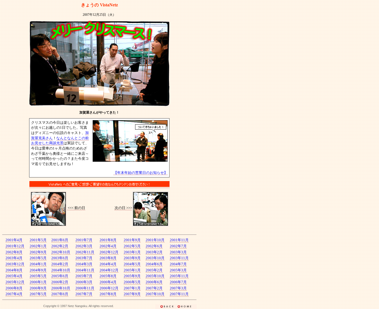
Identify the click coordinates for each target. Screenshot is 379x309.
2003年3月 (178, 252)
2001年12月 (15, 246)
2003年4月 (14, 258)
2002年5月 (132, 246)
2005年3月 (178, 270)
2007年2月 (154, 288)
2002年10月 (60, 252)
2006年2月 (59, 282)
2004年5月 (132, 264)
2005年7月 (83, 276)
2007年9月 (132, 294)
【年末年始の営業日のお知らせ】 (140, 173)
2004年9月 (38, 270)
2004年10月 (60, 270)
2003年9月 (132, 258)
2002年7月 (178, 246)
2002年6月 (154, 246)
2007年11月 (179, 294)
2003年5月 (38, 258)
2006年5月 (132, 282)
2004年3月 (83, 264)
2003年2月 (154, 252)
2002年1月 (38, 246)
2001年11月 (179, 240)
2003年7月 (83, 258)
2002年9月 (38, 252)
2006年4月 (108, 282)
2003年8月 (108, 258)
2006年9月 (38, 288)
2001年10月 (155, 240)
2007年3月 (178, 288)
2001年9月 (132, 240)
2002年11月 (84, 252)
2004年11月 (84, 270)
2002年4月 (108, 246)
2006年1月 (38, 282)
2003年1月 (132, 252)
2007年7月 (83, 294)
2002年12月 (109, 252)
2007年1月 (132, 288)
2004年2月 (59, 264)
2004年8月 (14, 270)
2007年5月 (38, 294)
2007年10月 (155, 294)
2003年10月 (155, 258)
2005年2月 (154, 270)
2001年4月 (14, 240)
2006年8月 (14, 288)
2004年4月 (108, 264)
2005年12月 (15, 282)
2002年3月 (83, 246)
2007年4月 (14, 294)
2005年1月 (132, 270)
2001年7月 (83, 240)
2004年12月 (109, 270)
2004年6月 (154, 264)
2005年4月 (14, 276)
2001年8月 (108, 240)
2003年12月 (15, 264)
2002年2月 (59, 246)
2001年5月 (38, 240)
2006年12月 (109, 288)
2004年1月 (38, 264)
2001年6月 (59, 240)
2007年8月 (108, 294)
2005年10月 (155, 276)
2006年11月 (84, 288)
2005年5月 (38, 276)
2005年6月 (59, 276)
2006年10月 (60, 288)
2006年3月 (83, 282)
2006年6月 (154, 282)
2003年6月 (59, 258)
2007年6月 (59, 294)
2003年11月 (179, 258)
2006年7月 (178, 282)
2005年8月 (108, 276)
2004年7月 (178, 264)
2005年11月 (179, 276)
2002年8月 (14, 252)
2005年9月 (132, 276)
